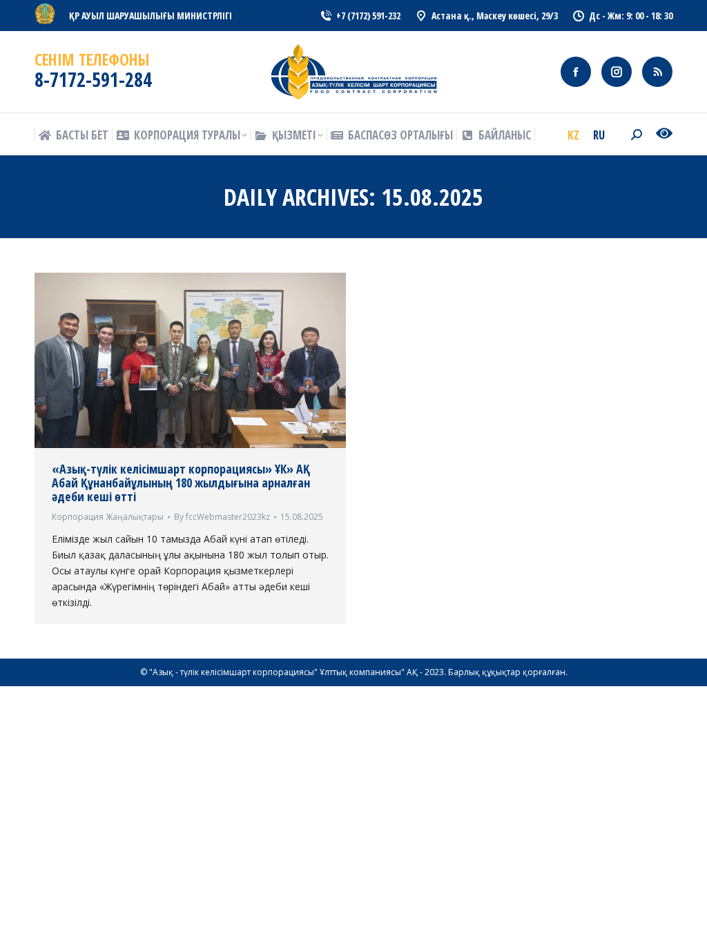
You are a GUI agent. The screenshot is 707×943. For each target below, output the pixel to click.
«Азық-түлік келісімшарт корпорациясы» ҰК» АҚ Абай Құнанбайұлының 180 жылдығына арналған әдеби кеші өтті (181, 482)
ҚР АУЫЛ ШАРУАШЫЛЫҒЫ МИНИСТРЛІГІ (150, 15)
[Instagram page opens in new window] (616, 72)
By (222, 517)
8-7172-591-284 (93, 79)
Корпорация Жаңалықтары (108, 517)
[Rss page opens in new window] (657, 72)
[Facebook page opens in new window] (576, 72)
